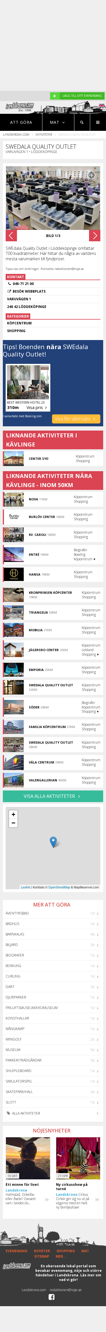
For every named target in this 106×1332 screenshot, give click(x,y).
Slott (11, 1102)
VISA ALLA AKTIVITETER (50, 796)
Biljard (12, 944)
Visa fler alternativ (73, 419)
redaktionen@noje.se (66, 1289)
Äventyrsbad (17, 913)
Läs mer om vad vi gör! (80, 1277)
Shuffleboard (18, 1070)
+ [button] (13, 814)
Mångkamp (15, 1028)
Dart (10, 986)
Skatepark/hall (19, 1091)
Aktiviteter (43, 134)
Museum (13, 1049)
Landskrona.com (16, 134)
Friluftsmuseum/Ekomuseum (32, 1007)
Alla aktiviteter (25, 1113)
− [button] (13, 823)
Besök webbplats (29, 291)
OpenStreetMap (59, 887)
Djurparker (16, 997)
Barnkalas (15, 934)
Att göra (21, 122)
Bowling (13, 965)
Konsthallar (17, 1018)
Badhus (12, 923)
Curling (13, 976)
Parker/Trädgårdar (24, 1060)
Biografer (15, 955)
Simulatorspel (19, 1081)
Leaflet (25, 887)
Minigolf (13, 1039)
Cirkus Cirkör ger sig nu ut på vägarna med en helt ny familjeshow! (72, 1200)
